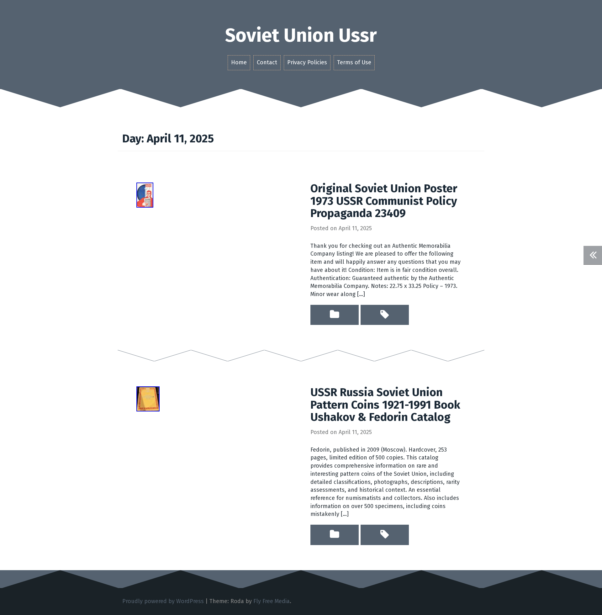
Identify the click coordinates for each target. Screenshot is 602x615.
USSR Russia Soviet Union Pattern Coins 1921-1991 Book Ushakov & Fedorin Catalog (385, 404)
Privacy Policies (307, 62)
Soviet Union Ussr (301, 35)
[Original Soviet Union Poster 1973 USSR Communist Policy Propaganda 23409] (144, 194)
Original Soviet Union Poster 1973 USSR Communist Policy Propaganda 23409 (383, 201)
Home (239, 62)
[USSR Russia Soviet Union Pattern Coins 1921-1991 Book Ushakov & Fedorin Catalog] (148, 398)
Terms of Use (354, 62)
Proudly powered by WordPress (163, 601)
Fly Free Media (271, 601)
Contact (267, 62)
